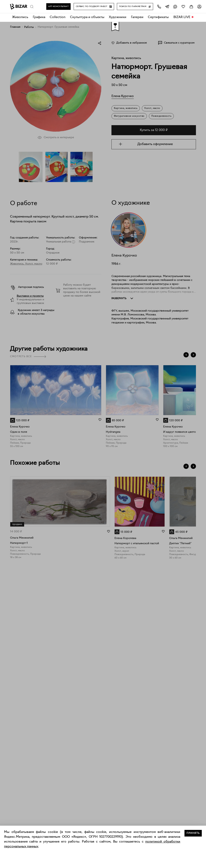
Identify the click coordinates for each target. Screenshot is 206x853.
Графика (39, 17)
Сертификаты (158, 17)
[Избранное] (183, 6)
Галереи (137, 17)
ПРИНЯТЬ (193, 833)
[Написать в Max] (175, 6)
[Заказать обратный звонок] (159, 6)
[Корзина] (191, 6)
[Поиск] (31, 6)
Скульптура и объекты (87, 17)
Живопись (20, 17)
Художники (117, 17)
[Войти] (199, 6)
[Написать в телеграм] (167, 6)
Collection (57, 17)
